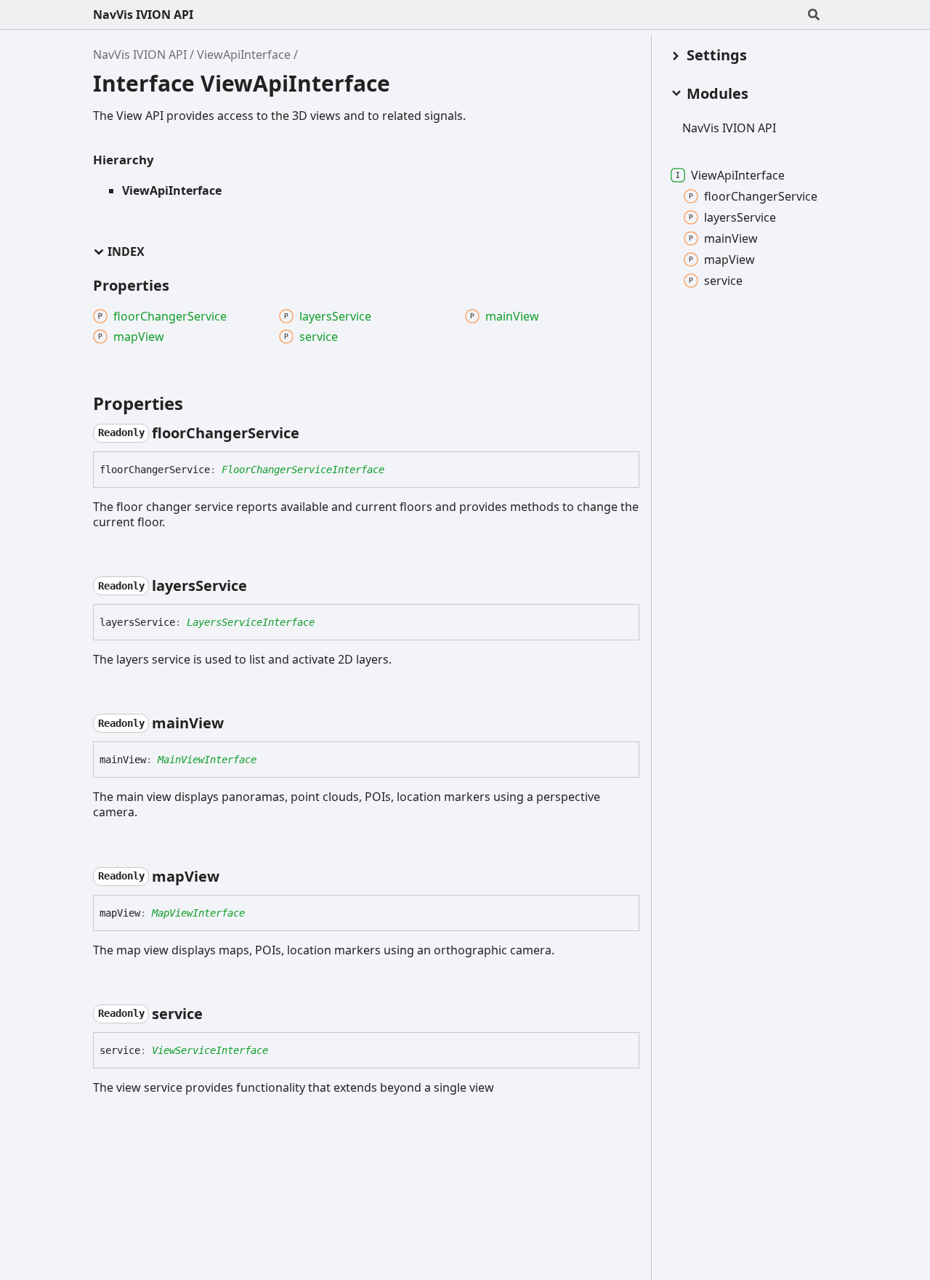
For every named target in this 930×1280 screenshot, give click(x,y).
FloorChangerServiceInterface (303, 469)
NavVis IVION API (143, 15)
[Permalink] (312, 433)
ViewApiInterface (244, 55)
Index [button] (126, 252)
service (723, 280)
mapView (729, 259)
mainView (731, 238)
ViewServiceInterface (210, 1050)
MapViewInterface (198, 913)
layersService (740, 217)
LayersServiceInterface (251, 622)
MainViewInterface (207, 759)
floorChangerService (760, 196)
